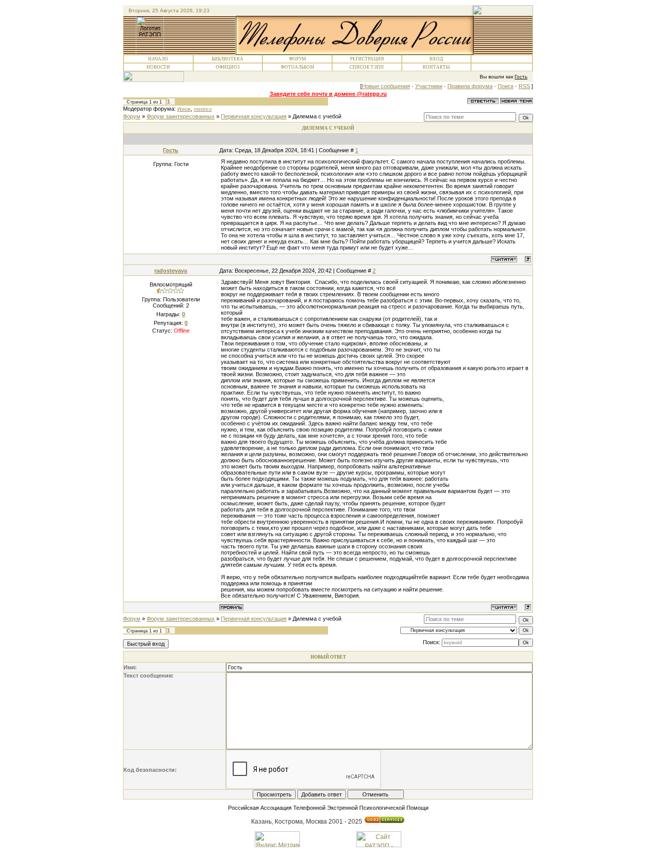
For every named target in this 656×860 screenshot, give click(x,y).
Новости (158, 67)
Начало (158, 59)
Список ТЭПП (367, 67)
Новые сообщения (386, 86)
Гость (170, 150)
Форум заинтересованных (181, 116)
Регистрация (367, 59)
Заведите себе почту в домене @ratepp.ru (328, 94)
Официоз (228, 67)
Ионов (184, 109)
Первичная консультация (253, 116)
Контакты (436, 67)
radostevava (170, 271)
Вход (436, 59)
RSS (524, 86)
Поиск (506, 86)
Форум (297, 59)
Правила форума (470, 86)
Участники (428, 86)
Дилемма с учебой (317, 116)
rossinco (203, 109)
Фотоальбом (297, 67)
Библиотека (227, 59)
